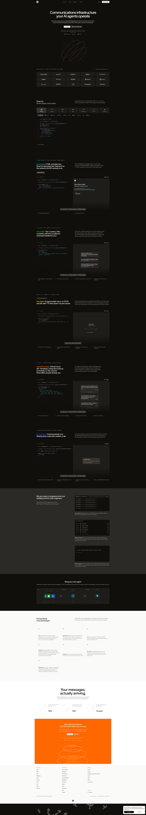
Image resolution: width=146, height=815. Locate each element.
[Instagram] (91, 792)
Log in (99, 1)
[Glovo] (58, 74)
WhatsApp (38, 775)
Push (37, 784)
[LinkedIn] (89, 792)
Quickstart (64, 771)
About (89, 769)
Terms (89, 777)
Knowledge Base (65, 777)
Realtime (38, 788)
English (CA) (107, 796)
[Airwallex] (43, 74)
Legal (89, 775)
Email (37, 769)
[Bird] (37, 2)
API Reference (65, 773)
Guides (63, 784)
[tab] (41, 110)
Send (107, 496)
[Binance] (102, 74)
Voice (37, 773)
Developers (75, 1)
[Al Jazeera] (43, 84)
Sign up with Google (77, 26)
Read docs (76, 734)
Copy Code (42, 144)
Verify (37, 777)
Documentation (65, 769)
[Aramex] (58, 84)
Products (65, 1)
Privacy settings (93, 796)
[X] (88, 792)
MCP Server (64, 775)
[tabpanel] (73, 129)
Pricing (69, 1)
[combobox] (82, 496)
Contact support (100, 796)
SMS (37, 771)
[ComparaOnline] (88, 84)
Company (81, 1)
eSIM (37, 786)
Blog (63, 790)
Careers (63, 792)
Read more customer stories (101, 69)
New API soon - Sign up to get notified (73, 343)
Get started (67, 26)
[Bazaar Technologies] (73, 84)
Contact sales (106, 1)
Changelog (64, 788)
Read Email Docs (40, 172)
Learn (63, 786)
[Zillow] (73, 74)
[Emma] (102, 84)
